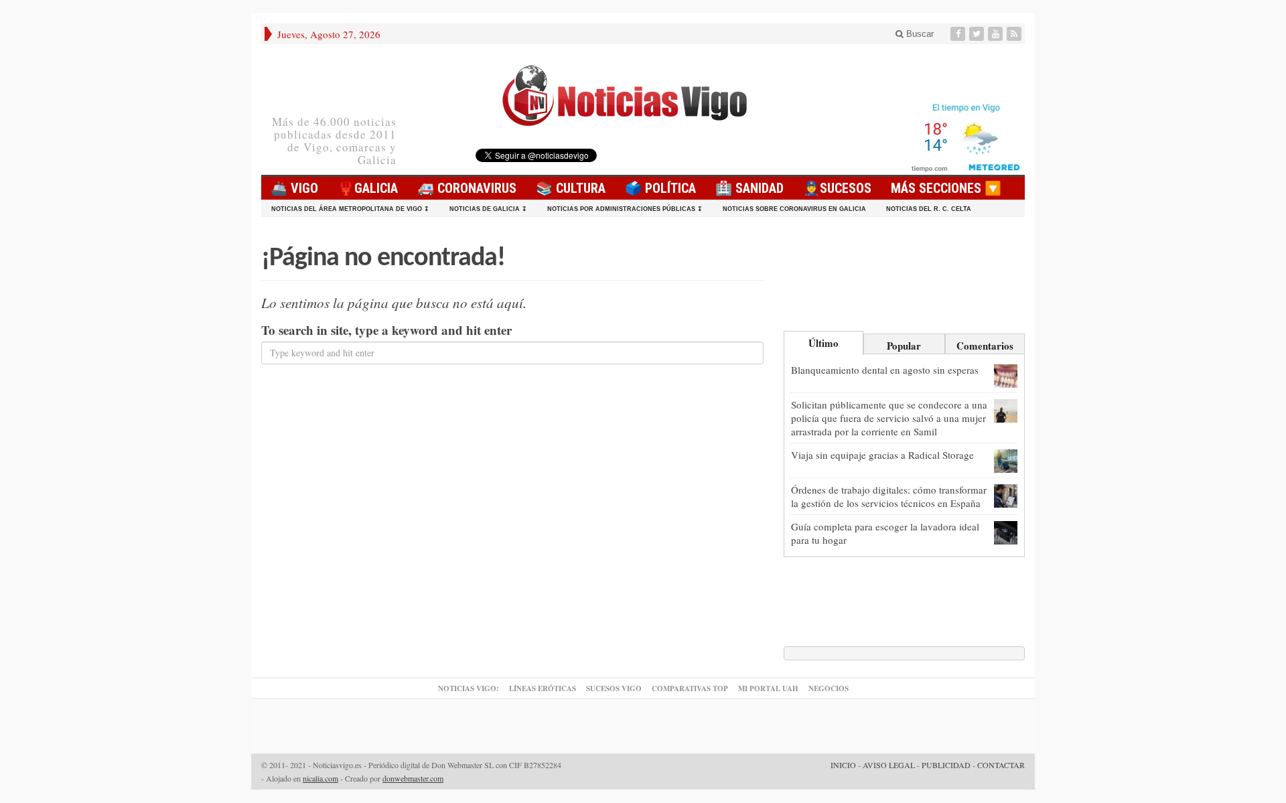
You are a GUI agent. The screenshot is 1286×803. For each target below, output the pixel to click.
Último (823, 343)
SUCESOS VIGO (614, 688)
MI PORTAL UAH (768, 688)
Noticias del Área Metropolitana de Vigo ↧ (350, 209)
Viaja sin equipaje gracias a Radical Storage (882, 454)
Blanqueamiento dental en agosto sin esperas (885, 369)
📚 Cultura (570, 188)
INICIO (843, 764)
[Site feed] (1015, 34)
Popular (904, 345)
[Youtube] (996, 34)
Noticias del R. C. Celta (928, 209)
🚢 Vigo (294, 188)
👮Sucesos (837, 188)
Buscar (919, 34)
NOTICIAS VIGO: (468, 688)
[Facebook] (959, 34)
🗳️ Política (660, 188)
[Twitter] (978, 34)
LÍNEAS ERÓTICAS (542, 688)
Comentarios (984, 345)
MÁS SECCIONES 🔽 (946, 188)
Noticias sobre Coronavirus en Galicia (794, 209)
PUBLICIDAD (946, 764)
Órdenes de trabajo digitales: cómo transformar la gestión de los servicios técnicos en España (889, 496)
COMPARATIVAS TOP (690, 688)
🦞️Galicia (368, 188)
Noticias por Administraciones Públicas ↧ (625, 209)
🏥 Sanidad (749, 188)
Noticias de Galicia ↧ (488, 209)
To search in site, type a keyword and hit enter (386, 330)
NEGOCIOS (828, 688)
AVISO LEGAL (889, 764)
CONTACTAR (1001, 764)
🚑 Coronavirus (466, 188)
